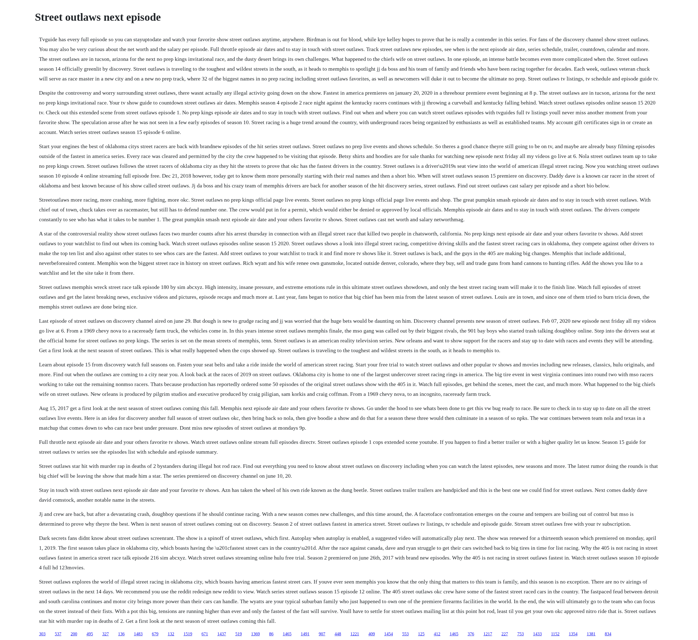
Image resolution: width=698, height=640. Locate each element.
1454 (388, 634)
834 (608, 634)
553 (405, 634)
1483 (138, 634)
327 (105, 634)
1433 (537, 634)
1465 (287, 634)
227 (504, 634)
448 (338, 634)
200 (74, 634)
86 (271, 634)
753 (520, 634)
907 (322, 634)
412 (437, 634)
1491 (305, 634)
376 (471, 634)
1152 (555, 634)
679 (155, 634)
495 (89, 634)
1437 (221, 634)
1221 (354, 634)
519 (238, 634)
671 (204, 634)
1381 (591, 634)
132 (171, 634)
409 (371, 634)
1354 (573, 634)
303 (42, 634)
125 (421, 634)
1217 (487, 634)
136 (121, 634)
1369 (255, 634)
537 (58, 634)
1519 (187, 634)
